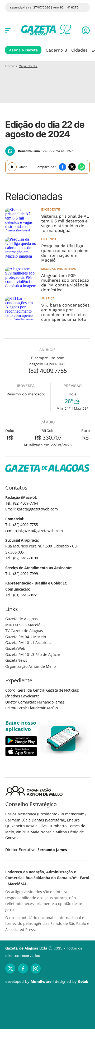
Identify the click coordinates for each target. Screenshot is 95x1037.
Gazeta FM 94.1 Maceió (25, 636)
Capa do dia (28, 66)
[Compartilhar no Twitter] (72, 167)
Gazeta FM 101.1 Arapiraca (29, 642)
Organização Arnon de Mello (30, 666)
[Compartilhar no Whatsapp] (81, 167)
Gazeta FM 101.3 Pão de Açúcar (32, 654)
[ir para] (63, 738)
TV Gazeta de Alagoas (24, 630)
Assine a (23, 50)
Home (9, 66)
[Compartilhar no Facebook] (62, 167)
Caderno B (56, 50)
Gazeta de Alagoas (21, 618)
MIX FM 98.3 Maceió (22, 624)
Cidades (79, 50)
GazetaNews (16, 660)
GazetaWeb (15, 648)
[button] (86, 30)
